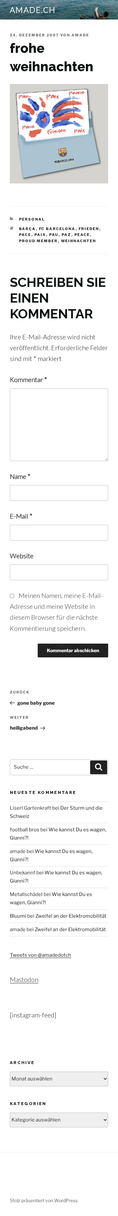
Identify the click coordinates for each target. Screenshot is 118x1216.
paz (66, 234)
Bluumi (18, 916)
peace (82, 234)
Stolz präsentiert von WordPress (44, 1200)
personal (32, 219)
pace (25, 234)
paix (40, 234)
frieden (89, 228)
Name (20, 476)
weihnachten (78, 241)
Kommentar (28, 379)
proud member (38, 241)
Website (21, 556)
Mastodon (24, 979)
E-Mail (21, 516)
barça (27, 228)
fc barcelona (57, 228)
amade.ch (33, 9)
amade (80, 35)
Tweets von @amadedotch (40, 955)
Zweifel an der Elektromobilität (71, 916)
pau (54, 234)
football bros (24, 830)
